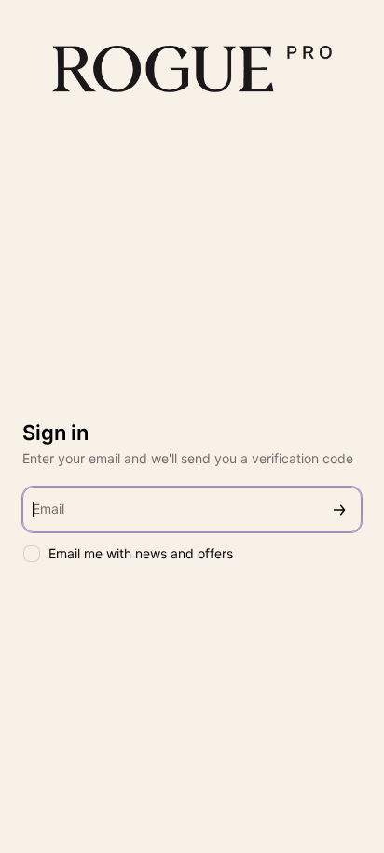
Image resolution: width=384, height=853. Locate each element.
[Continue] (339, 509)
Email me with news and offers (140, 553)
